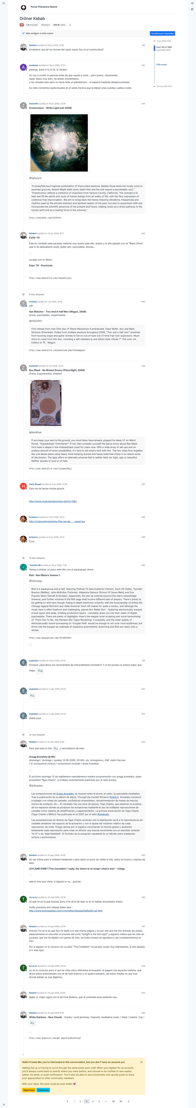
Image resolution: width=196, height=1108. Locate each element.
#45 (143, 301)
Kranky (114, 797)
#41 (143, 45)
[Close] (141, 1062)
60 (121, 1101)
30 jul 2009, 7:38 (59, 565)
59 (113, 1101)
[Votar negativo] (136, 57)
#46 (143, 366)
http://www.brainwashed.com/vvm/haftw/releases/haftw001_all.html (65, 910)
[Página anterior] (67, 1101)
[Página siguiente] (128, 1101)
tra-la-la (33, 897)
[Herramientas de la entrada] (142, 57)
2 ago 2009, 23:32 (57, 689)
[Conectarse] (192, 3)
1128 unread (161, 65)
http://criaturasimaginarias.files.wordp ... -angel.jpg (57, 521)
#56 (143, 897)
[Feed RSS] (70, 24)
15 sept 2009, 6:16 (56, 1013)
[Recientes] (3, 3)
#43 (143, 103)
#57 (143, 926)
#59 (143, 993)
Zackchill (33, 103)
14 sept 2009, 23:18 (56, 897)
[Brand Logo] (24, 6)
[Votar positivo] (126, 57)
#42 (143, 65)
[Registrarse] (192, 9)
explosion (33, 660)
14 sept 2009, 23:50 (56, 993)
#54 (143, 742)
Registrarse (28, 1090)
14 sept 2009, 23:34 (57, 966)
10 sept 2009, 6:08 (56, 742)
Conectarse (43, 1090)
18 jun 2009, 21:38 (56, 45)
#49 (143, 537)
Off (21, 25)
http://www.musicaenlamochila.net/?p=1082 (53, 501)
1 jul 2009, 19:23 (56, 366)
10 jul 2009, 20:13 (56, 517)
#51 (143, 660)
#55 (143, 855)
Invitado (33, 301)
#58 (143, 966)
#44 (143, 233)
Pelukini (33, 45)
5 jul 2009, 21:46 (59, 484)
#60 (143, 1013)
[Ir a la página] (106, 1101)
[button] (3, 1104)
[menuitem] (192, 3)
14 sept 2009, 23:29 (56, 926)
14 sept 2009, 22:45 (56, 855)
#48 (143, 517)
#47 (143, 484)
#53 (143, 714)
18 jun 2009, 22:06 (57, 103)
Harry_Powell (35, 484)
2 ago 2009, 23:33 (57, 714)
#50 (143, 565)
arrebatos (33, 65)
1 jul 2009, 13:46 (55, 301)
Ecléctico (33, 517)
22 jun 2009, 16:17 (56, 233)
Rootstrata (103, 814)
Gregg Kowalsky (65, 793)
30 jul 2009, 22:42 (57, 660)
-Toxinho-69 (34, 565)
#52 (143, 689)
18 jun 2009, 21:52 (57, 65)
